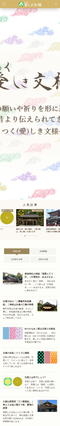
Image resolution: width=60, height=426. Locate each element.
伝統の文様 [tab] (43, 259)
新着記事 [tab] (17, 251)
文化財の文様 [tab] (16, 259)
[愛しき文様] (30, 4)
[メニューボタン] (56, 4)
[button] (28, 196)
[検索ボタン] (4, 4)
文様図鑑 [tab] (43, 251)
